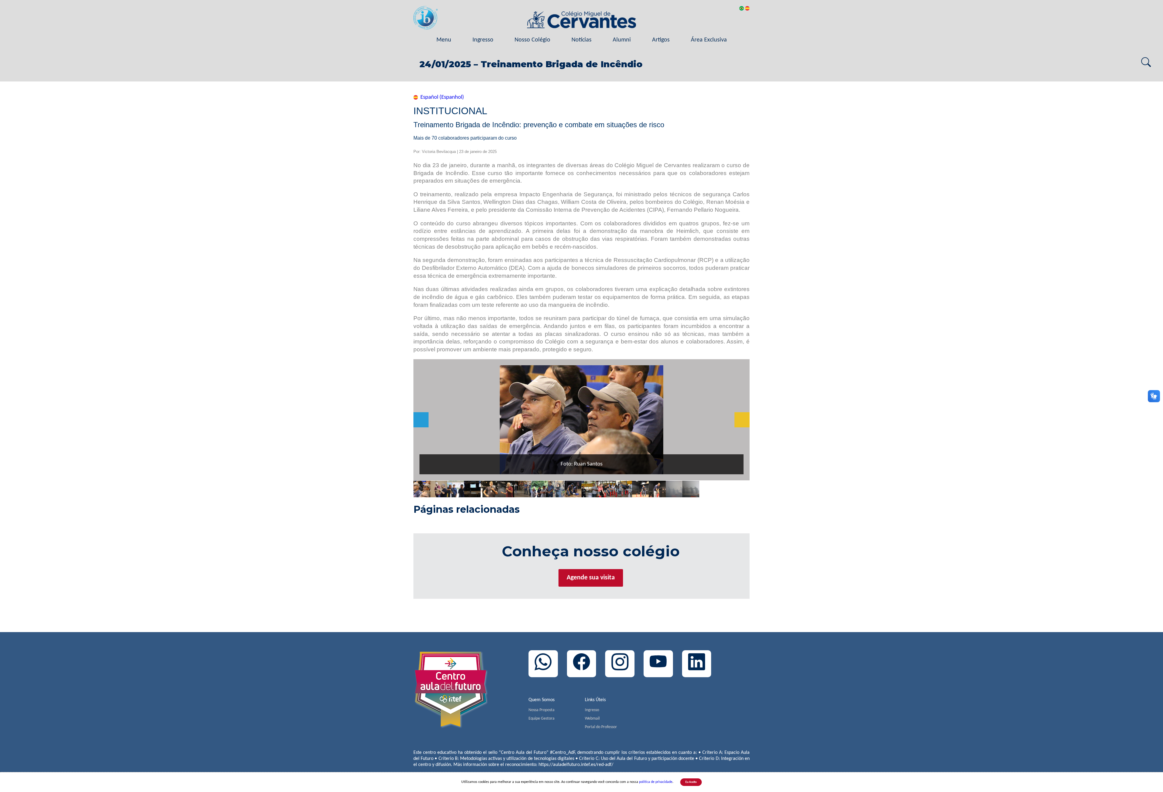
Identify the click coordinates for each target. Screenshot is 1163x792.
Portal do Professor (601, 727)
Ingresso (482, 40)
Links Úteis (595, 700)
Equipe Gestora (541, 718)
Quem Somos (541, 700)
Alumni (622, 40)
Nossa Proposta (541, 710)
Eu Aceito (691, 782)
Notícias (581, 40)
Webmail (592, 718)
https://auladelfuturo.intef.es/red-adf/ (575, 764)
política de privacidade (655, 782)
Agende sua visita (591, 577)
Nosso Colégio (532, 40)
